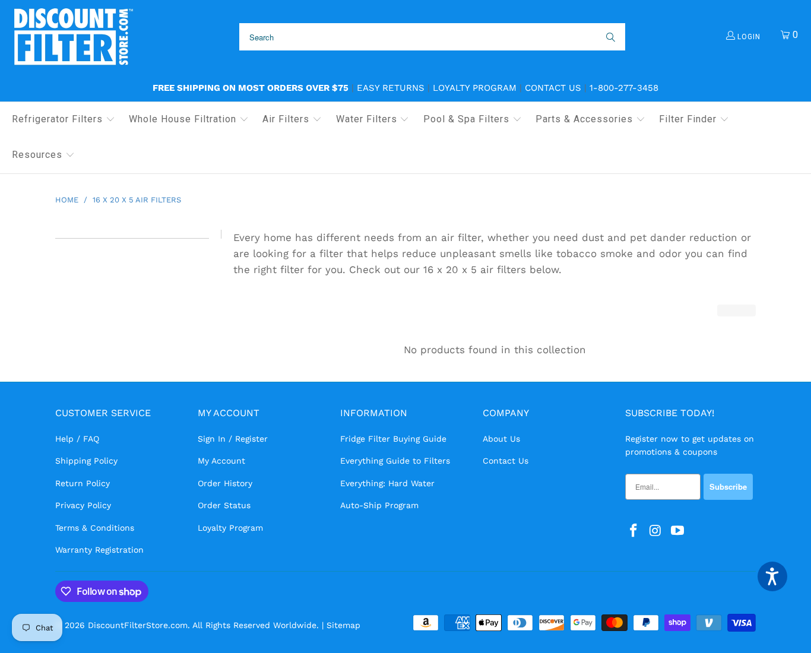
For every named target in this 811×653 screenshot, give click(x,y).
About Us (501, 438)
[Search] (610, 37)
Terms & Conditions (94, 527)
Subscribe (728, 486)
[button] (63, 120)
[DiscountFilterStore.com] (73, 37)
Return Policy (82, 483)
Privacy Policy (83, 505)
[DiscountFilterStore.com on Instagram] (656, 531)
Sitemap (343, 625)
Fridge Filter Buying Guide (393, 438)
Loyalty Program (475, 88)
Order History (225, 483)
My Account (221, 460)
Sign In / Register (233, 438)
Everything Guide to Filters (395, 460)
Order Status (224, 505)
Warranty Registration (99, 549)
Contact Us (553, 88)
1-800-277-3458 (624, 88)
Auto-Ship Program (379, 505)
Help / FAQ (77, 438)
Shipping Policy (86, 460)
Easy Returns (390, 88)
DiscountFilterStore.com (138, 625)
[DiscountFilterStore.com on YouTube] (677, 531)
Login (748, 37)
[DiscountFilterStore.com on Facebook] (634, 531)
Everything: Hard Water (387, 483)
